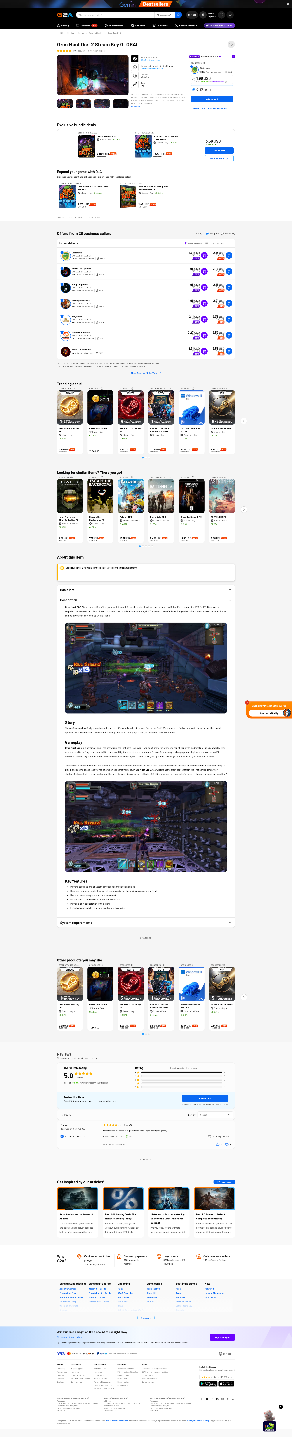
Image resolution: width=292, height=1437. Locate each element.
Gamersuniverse (81, 332)
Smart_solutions (81, 349)
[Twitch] (212, 1399)
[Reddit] (217, 1399)
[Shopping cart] (230, 15)
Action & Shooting (96, 33)
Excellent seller (81, 255)
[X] (228, 1399)
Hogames (77, 316)
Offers (60, 217)
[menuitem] (63, 25)
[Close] (288, 3)
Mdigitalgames (80, 284)
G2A (61, 33)
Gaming (70, 33)
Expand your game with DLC (79, 171)
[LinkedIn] (233, 1399)
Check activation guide (150, 60)
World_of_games (81, 268)
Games (81, 33)
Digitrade (205, 67)
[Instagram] (222, 1399)
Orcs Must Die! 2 (114, 33)
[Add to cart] (229, 255)
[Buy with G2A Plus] (204, 255)
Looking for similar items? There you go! (89, 472)
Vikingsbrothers (81, 300)
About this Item (96, 217)
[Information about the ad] (204, 63)
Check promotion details (68, 1337)
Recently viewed (76, 217)
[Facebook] (202, 1399)
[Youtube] (207, 1399)
